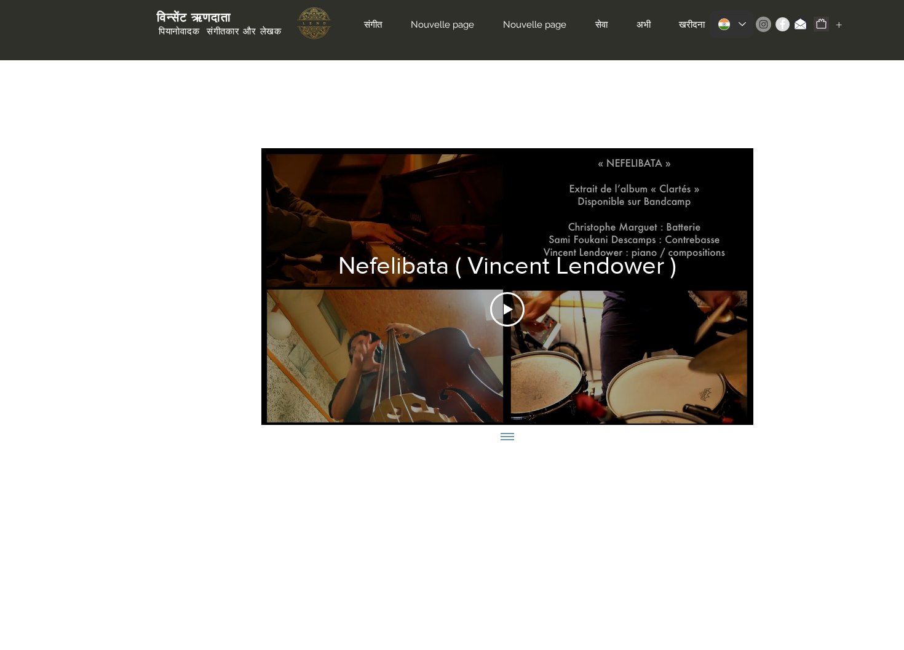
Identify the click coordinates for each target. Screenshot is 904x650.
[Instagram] (763, 24)
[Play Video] (507, 309)
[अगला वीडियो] (728, 286)
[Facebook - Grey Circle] (782, 24)
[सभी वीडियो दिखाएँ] (507, 437)
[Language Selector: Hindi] (731, 24)
